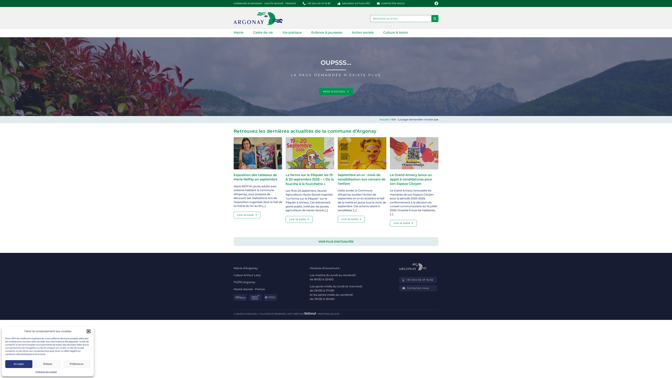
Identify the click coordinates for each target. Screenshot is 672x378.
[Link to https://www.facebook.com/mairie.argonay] (436, 3)
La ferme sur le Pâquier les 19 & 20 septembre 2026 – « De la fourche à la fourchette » (310, 179)
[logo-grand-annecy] (240, 295)
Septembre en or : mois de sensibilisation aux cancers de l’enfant (361, 179)
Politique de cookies (46, 371)
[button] (88, 331)
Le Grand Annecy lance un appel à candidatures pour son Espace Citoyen (411, 179)
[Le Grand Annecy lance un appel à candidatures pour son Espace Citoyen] (414, 139)
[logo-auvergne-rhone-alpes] (270, 295)
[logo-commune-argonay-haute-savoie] (262, 13)
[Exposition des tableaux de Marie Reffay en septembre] (258, 139)
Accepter (19, 363)
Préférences (77, 363)
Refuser (47, 363)
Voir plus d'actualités (336, 241)
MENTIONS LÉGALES (329, 314)
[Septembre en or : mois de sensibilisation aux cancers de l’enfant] (362, 139)
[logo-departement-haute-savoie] (255, 295)
